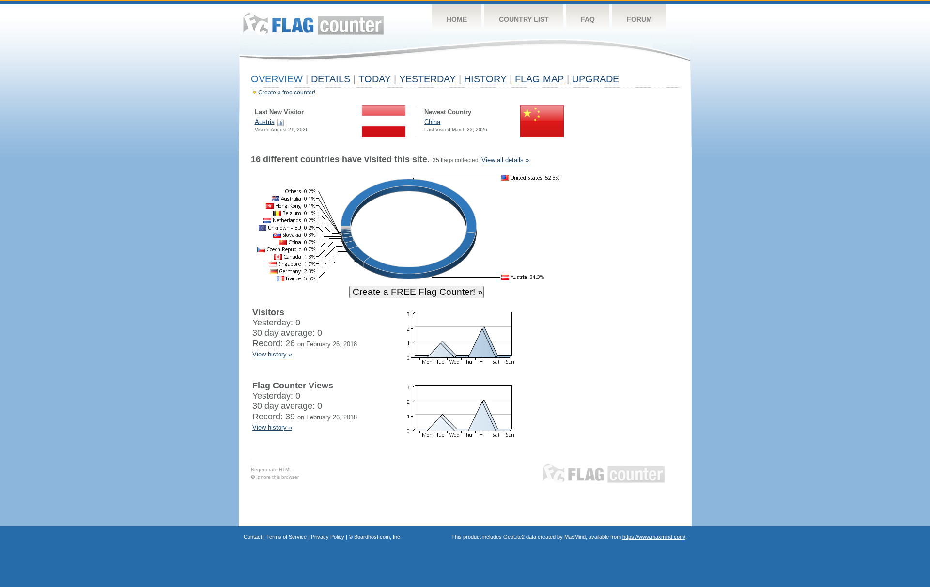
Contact (253, 537)
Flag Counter (313, 24)
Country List (524, 19)
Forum (639, 19)
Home (457, 19)
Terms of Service (286, 537)
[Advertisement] (635, 301)
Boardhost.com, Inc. (378, 537)
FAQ (588, 19)
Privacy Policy (327, 537)
